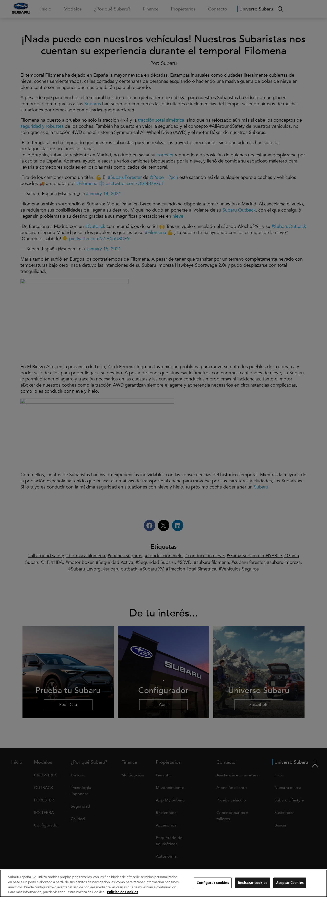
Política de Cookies (122, 891)
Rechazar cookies (252, 882)
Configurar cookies (213, 882)
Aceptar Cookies (289, 882)
